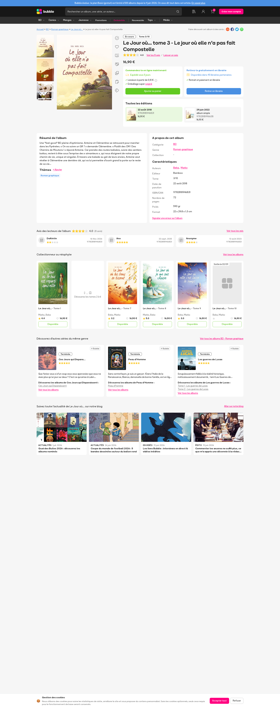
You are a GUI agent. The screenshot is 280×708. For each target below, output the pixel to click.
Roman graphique (60, 29)
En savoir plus (198, 3)
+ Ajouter (57, 169)
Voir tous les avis (235, 230)
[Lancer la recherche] (178, 11)
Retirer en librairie (214, 91)
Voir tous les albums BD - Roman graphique (221, 338)
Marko (184, 167)
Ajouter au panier (152, 91)
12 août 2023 (235, 238)
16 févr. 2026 (96, 238)
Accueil (40, 29)
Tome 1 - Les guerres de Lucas (193, 385)
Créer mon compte (231, 11)
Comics (52, 20)
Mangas (67, 20)
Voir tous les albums (233, 254)
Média (166, 20)
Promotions (101, 20)
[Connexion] (203, 11)
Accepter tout (219, 700)
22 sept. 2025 (165, 238)
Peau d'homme (115, 385)
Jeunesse (83, 20)
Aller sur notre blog (233, 406)
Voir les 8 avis (153, 55)
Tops (150, 20)
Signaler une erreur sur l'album (167, 218)
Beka (176, 167)
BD (40, 20)
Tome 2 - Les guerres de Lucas (193, 389)
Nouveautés (138, 20)
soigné (148, 84)
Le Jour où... (77, 29)
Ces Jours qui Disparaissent (52, 385)
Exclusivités (119, 20)
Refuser (237, 700)
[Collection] (194, 11)
